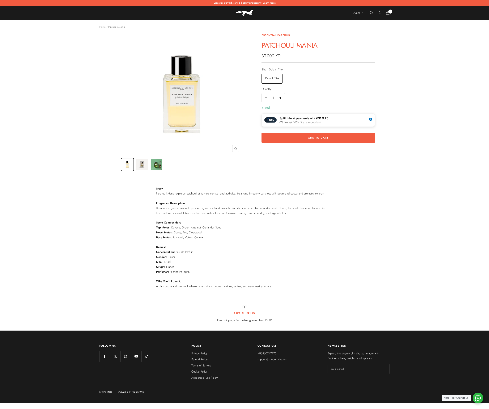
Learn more (269, 3)
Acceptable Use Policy (204, 378)
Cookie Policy (199, 371)
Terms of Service (201, 365)
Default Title (272, 78)
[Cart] (388, 13)
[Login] (379, 13)
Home (102, 27)
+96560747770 (267, 353)
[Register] (384, 369)
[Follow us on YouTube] (136, 356)
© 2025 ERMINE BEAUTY (131, 392)
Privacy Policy (199, 353)
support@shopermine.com (272, 359)
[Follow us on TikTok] (146, 356)
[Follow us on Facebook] (104, 356)
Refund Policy (199, 359)
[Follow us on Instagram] (125, 356)
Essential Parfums (276, 35)
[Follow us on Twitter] (115, 356)
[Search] (371, 13)
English (356, 13)
